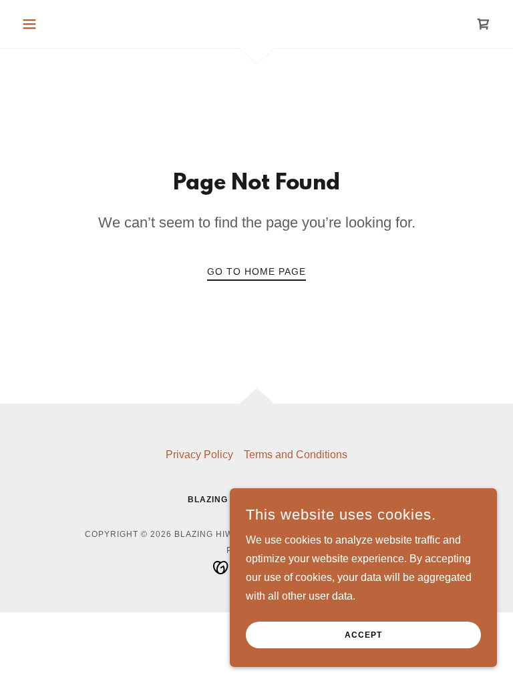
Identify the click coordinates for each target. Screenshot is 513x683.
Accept (363, 635)
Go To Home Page (256, 271)
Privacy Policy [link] (199, 454)
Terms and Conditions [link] (295, 454)
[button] (52, 24)
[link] (483, 24)
